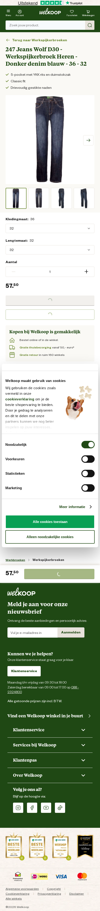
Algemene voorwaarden (22, 889)
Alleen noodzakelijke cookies (50, 537)
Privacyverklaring (49, 893)
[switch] (88, 459)
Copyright (54, 889)
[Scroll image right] (88, 140)
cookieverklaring (19, 399)
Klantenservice (24, 671)
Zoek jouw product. (24, 25)
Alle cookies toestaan (50, 521)
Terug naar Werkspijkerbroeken (39, 40)
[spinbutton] (50, 272)
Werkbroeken (15, 560)
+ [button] (86, 271)
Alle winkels (14, 898)
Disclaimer (76, 893)
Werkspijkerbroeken (48, 560)
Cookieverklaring (18, 893)
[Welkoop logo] (50, 11)
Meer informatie (72, 507)
